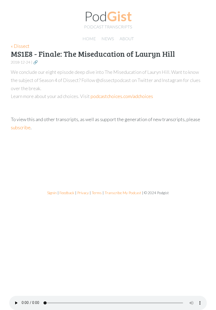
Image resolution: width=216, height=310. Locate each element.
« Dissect (20, 46)
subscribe (21, 127)
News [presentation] (107, 38)
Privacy (83, 192)
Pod (108, 16)
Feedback (67, 192)
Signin (52, 192)
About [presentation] (127, 38)
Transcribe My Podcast (123, 192)
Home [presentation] (89, 38)
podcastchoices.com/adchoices (122, 96)
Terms (97, 192)
